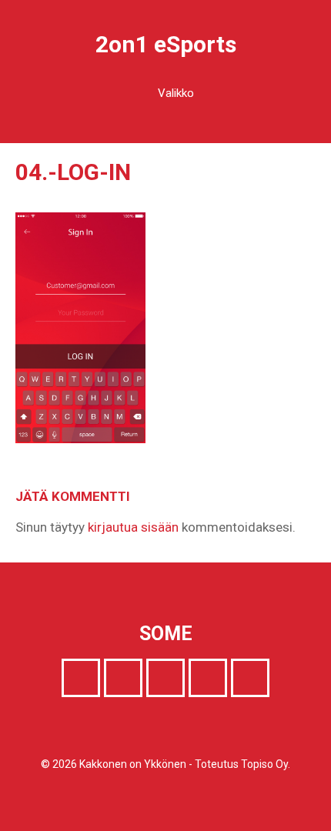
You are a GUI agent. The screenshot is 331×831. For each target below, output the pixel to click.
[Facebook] (81, 678)
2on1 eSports (165, 44)
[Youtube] (208, 678)
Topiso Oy (264, 764)
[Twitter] (123, 678)
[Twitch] (250, 678)
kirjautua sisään (133, 527)
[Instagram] (165, 678)
